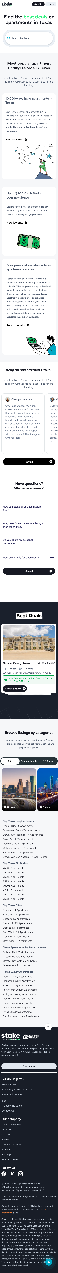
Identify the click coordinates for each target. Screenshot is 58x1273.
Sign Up (38, 4)
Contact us (29, 1066)
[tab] (10, 761)
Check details (13, 688)
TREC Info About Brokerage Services (19, 1196)
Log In (51, 4)
